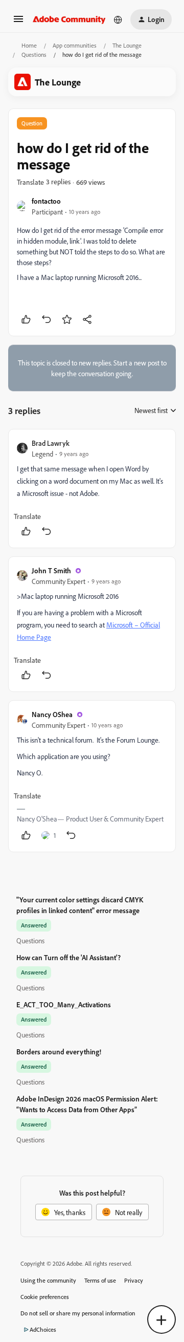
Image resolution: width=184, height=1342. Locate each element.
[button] (18, 22)
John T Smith (51, 570)
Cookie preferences (44, 1297)
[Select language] (118, 19)
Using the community (48, 1280)
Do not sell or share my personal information (77, 1313)
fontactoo (46, 201)
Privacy (133, 1280)
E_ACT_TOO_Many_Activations (63, 1004)
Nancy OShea (52, 714)
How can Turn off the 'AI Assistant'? (68, 957)
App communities (75, 45)
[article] (92, 488)
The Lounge (127, 45)
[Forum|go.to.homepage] (69, 19)
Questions (34, 54)
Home (29, 45)
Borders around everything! (58, 1051)
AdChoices (43, 1329)
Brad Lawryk (51, 443)
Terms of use (100, 1280)
